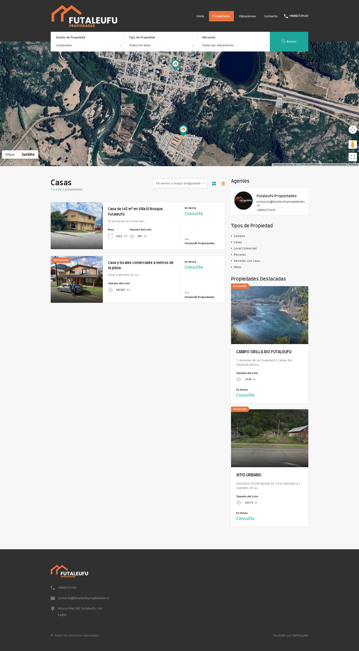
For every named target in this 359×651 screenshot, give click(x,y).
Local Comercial (245, 248)
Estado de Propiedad (70, 37)
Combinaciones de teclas (285, 165)
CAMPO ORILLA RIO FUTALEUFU (263, 352)
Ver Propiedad (77, 240)
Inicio (200, 16)
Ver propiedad (270, 332)
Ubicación (208, 37)
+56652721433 (298, 16)
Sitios (237, 267)
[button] (187, 136)
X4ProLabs (300, 635)
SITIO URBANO (248, 475)
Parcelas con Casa (247, 261)
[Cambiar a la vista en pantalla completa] (353, 157)
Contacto (271, 16)
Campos (239, 236)
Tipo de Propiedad (142, 37)
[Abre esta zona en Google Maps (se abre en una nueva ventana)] (8, 163)
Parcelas (240, 254)
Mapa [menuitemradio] (10, 154)
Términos (353, 164)
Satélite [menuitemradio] (28, 154)
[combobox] (87, 46)
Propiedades (221, 16)
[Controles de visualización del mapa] (353, 129)
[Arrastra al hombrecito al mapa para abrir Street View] (353, 144)
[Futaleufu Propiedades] (84, 26)
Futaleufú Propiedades (277, 196)
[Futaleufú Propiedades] (243, 208)
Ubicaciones (247, 16)
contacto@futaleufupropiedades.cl (281, 203)
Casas (238, 242)
